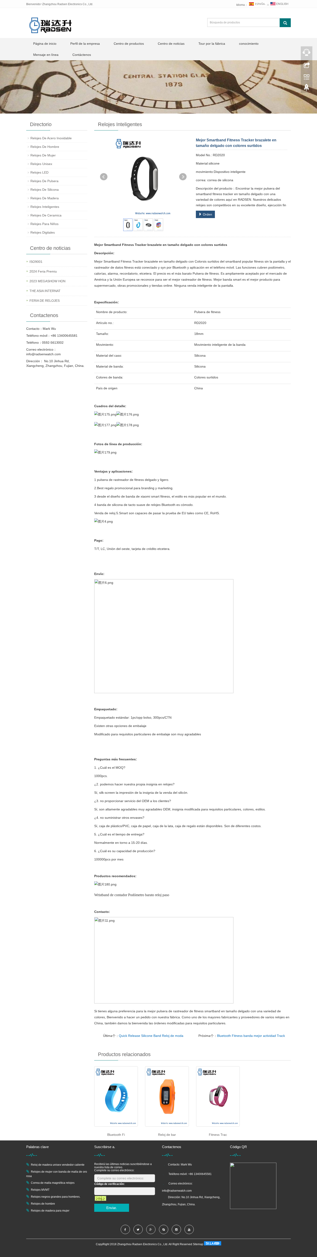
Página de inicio (44, 43)
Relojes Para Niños (44, 224)
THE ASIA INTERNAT (45, 291)
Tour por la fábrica (211, 43)
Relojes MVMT (40, 1189)
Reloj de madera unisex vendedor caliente (57, 1164)
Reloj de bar (167, 1134)
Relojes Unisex (41, 164)
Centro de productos (129, 43)
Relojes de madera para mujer (50, 1210)
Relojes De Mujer (43, 155)
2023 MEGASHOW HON (47, 281)
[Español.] (257, 4)
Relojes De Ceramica (45, 215)
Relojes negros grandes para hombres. (55, 1196)
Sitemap (198, 1244)
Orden (207, 214)
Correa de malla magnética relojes (52, 1182)
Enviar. (111, 1208)
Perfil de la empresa (85, 43)
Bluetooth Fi (116, 1134)
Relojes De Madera (44, 198)
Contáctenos (81, 55)
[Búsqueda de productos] (285, 22)
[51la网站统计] (212, 1244)
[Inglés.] (279, 4)
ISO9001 (35, 261)
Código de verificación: (109, 1184)
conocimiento (249, 43)
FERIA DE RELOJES (44, 300)
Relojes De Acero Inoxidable (51, 138)
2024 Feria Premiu (43, 271)
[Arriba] (306, 89)
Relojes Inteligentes (44, 207)
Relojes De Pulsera (44, 181)
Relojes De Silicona (44, 189)
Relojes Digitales (42, 232)
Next (183, 177)
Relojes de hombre (43, 1203)
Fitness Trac (218, 1134)
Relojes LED (39, 172)
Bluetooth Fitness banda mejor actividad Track (251, 1036)
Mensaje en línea (45, 55)
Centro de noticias (171, 43)
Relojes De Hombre (44, 147)
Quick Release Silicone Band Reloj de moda (151, 1036)
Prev (103, 177)
